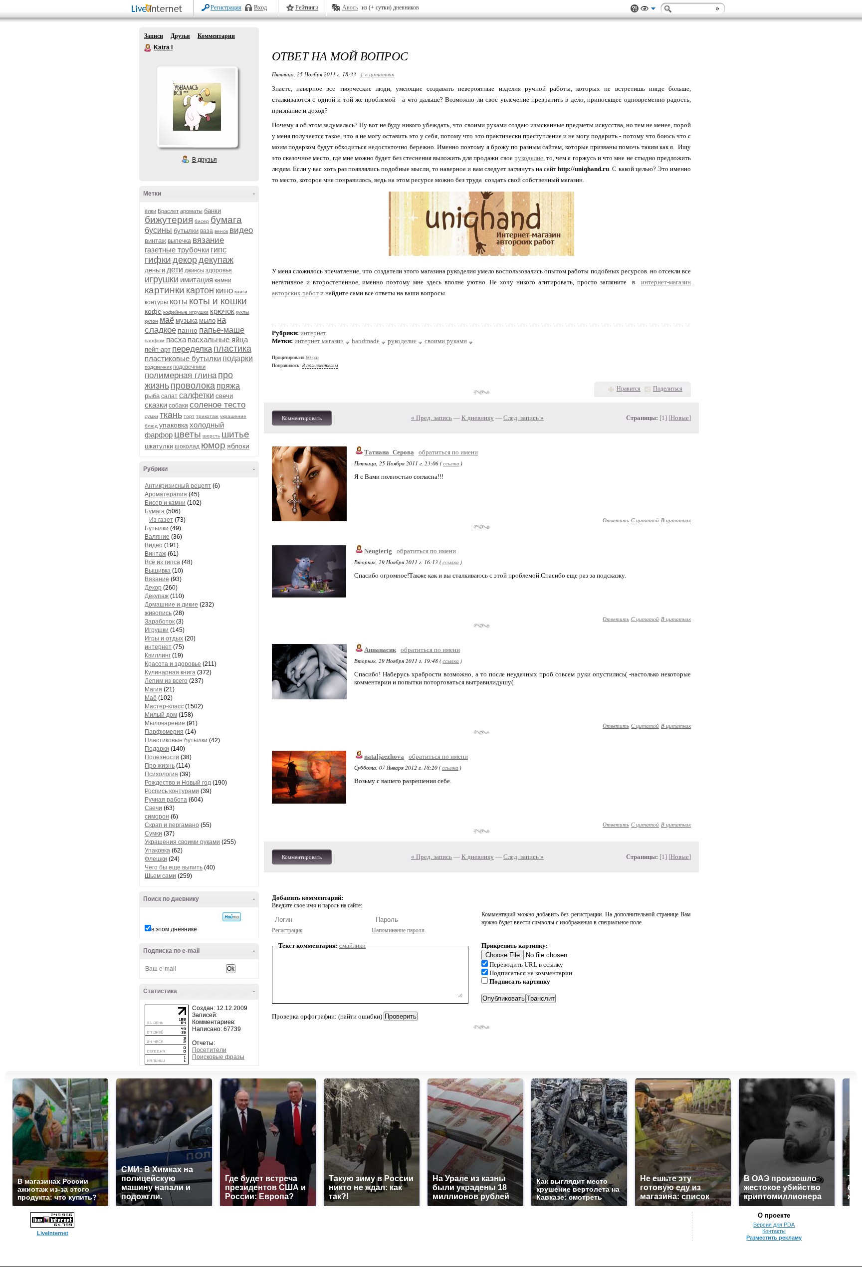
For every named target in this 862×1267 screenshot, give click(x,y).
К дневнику (477, 418)
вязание (208, 240)
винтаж (155, 240)
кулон (151, 321)
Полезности (162, 757)
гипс (218, 249)
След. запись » (523, 418)
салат (169, 396)
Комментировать (302, 418)
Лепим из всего (166, 680)
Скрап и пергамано (172, 825)
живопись (158, 613)
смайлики (352, 945)
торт (189, 416)
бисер (202, 221)
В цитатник (676, 520)
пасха (176, 339)
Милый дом (161, 714)
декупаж (216, 260)
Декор (153, 587)
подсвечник (158, 367)
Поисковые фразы (218, 1057)
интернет (158, 646)
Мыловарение (165, 723)
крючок (222, 311)
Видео (154, 545)
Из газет (161, 519)
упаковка (173, 425)
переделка (192, 349)
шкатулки (159, 446)
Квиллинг (158, 655)
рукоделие (528, 158)
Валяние (157, 536)
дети (175, 269)
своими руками (446, 341)
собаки (178, 405)
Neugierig (378, 551)
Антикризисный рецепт (178, 485)
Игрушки (157, 630)
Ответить (616, 520)
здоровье (219, 270)
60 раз (312, 357)
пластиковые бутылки (183, 358)
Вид (648, 10)
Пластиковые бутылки (176, 740)
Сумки (153, 833)
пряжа (228, 386)
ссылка (451, 463)
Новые (679, 418)
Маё (151, 697)
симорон (157, 816)
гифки (158, 259)
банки (212, 210)
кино (224, 290)
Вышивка (158, 570)
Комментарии (216, 35)
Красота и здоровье (173, 663)
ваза (206, 230)
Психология (161, 774)
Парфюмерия (164, 731)
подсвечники (189, 367)
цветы (187, 434)
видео (241, 230)
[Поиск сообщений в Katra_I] (231, 916)
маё (167, 320)
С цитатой (645, 520)
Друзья (180, 35)
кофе (153, 311)
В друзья (204, 159)
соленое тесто (217, 405)
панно (188, 330)
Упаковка (157, 850)
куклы (242, 312)
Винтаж (155, 553)
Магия (153, 689)
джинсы (194, 270)
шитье (235, 434)
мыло (207, 320)
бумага (226, 219)
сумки (151, 416)
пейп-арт (158, 349)
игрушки (162, 279)
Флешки (156, 858)
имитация (196, 279)
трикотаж (207, 416)
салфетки (196, 395)
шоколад (187, 446)
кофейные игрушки (186, 312)
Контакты (774, 1231)
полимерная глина (180, 375)
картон (200, 290)
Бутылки (157, 528)
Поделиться (667, 388)
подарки (237, 358)
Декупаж (157, 596)
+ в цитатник (377, 74)
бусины (158, 230)
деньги (155, 270)
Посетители (209, 1050)
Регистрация (226, 7)
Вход (260, 7)
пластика (232, 349)
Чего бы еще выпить (174, 867)
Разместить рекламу (774, 1238)
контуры (156, 302)
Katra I (148, 48)
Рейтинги (306, 7)
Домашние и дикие (171, 604)
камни (223, 280)
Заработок (160, 621)
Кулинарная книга (170, 672)
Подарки (157, 748)
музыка (187, 320)
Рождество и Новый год (178, 782)
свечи (224, 396)
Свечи (153, 808)
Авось (350, 7)
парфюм (155, 340)
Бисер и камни (165, 502)
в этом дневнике (174, 929)
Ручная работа (166, 799)
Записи (153, 35)
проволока (193, 386)
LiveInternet (159, 9)
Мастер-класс (164, 706)
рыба (152, 396)
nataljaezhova (384, 756)
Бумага (155, 511)
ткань (171, 415)
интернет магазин (319, 341)
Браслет (168, 211)
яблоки (238, 446)
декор (185, 260)
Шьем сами (160, 875)
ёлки (150, 211)
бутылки (186, 230)
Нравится (629, 388)
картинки (165, 290)
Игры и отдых (164, 638)
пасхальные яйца (218, 339)
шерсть (211, 435)
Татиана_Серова (389, 452)
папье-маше (221, 330)
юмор (213, 445)
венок (221, 231)
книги (240, 291)
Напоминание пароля (398, 930)
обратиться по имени (448, 452)
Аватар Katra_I (197, 106)
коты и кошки (218, 301)
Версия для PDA (774, 1225)
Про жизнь (160, 765)
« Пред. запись (431, 418)
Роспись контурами (172, 791)
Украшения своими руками (182, 842)
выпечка (179, 240)
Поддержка (635, 8)
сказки (156, 405)
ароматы (191, 211)
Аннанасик (380, 649)
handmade (366, 341)
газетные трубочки (177, 249)
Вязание (157, 579)
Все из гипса (162, 562)
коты (179, 301)
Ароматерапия (166, 494)
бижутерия (169, 219)
